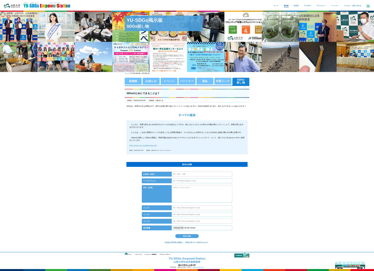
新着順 (133, 81)
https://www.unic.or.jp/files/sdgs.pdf (143, 145)
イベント (169, 81)
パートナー (187, 81)
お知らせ (151, 81)
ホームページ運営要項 (151, 254)
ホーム (127, 73)
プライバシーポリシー (165, 254)
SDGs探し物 (241, 81)
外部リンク (223, 81)
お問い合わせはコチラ (198, 267)
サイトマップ (139, 254)
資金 (205, 81)
